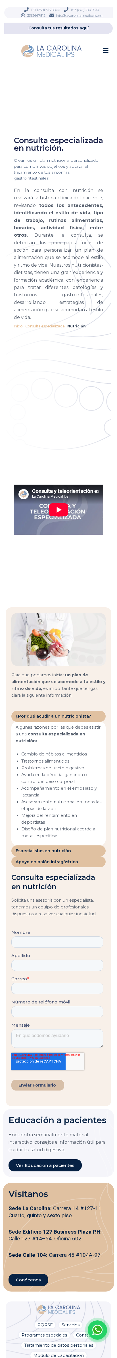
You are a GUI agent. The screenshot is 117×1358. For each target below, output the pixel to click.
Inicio (18, 326)
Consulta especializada (45, 326)
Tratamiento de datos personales (58, 1345)
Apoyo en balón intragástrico (47, 861)
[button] (105, 50)
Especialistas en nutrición (43, 850)
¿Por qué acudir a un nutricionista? (53, 716)
